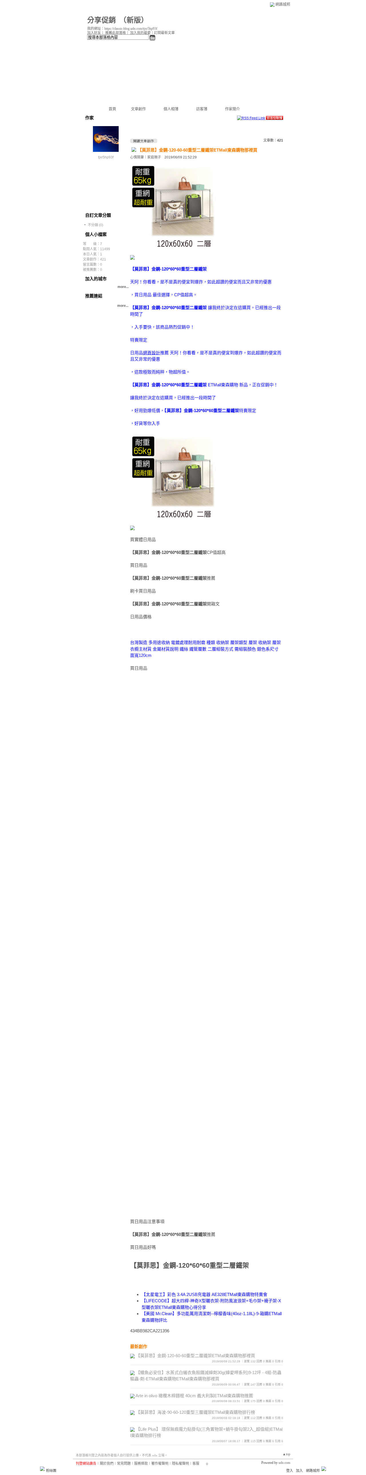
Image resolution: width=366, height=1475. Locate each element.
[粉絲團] (42, 1468)
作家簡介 (232, 109)
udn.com (284, 1463)
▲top (286, 1454)
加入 (299, 1471)
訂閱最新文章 (164, 33)
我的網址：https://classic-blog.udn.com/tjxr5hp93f (122, 29)
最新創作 (138, 1346)
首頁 (112, 109)
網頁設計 (151, 352)
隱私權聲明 (180, 1464)
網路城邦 (282, 4)
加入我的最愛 (140, 33)
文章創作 (138, 109)
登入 (289, 1471)
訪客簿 (201, 109)
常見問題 (124, 1464)
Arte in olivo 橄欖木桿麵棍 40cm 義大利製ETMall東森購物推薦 (194, 1395)
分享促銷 (101, 20)
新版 (134, 20)
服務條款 (141, 1464)
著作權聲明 (159, 1464)
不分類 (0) (95, 225)
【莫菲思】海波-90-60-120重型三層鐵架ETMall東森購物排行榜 (195, 1412)
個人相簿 (171, 109)
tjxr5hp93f (106, 157)
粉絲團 (51, 1471)
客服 (195, 1464)
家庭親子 (154, 157)
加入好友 (94, 33)
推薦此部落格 (115, 33)
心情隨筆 (137, 157)
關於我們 (107, 1464)
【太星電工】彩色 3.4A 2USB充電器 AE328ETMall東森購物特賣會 (204, 1294)
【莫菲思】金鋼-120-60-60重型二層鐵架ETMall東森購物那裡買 (197, 150)
